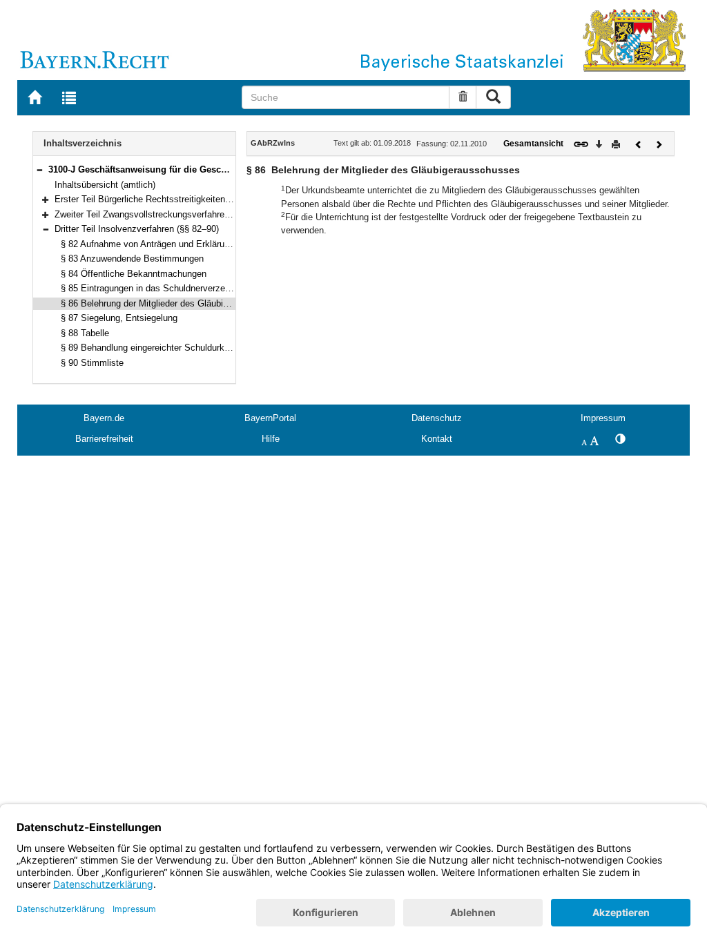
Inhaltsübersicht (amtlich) (105, 184)
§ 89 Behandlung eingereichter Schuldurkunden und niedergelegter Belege (208, 347)
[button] (39, 169)
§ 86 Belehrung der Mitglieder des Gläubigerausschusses (175, 303)
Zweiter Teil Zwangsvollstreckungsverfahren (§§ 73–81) (164, 214)
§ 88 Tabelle (85, 333)
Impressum (603, 418)
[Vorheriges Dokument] (639, 143)
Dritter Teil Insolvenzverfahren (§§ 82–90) (137, 229)
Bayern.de (104, 418)
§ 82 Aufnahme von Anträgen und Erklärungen (152, 244)
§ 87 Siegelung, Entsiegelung (119, 318)
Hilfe (271, 439)
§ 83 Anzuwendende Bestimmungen (132, 258)
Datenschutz (436, 418)
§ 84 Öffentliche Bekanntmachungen (133, 274)
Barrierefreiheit (104, 439)
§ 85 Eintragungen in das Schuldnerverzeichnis (155, 288)
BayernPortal (270, 418)
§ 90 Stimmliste (92, 363)
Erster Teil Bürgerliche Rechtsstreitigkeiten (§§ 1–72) (160, 199)
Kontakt (436, 439)
